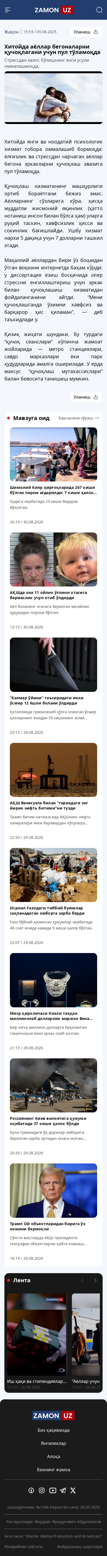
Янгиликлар (53, 1443)
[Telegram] (64, 1490)
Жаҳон (11, 32)
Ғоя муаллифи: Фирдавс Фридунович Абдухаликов (53, 1521)
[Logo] (53, 10)
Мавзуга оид (31, 418)
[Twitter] (74, 1490)
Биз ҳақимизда (54, 1430)
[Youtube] (53, 1490)
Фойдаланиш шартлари (80, 1546)
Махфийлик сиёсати (23, 1546)
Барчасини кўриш (76, 418)
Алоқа (53, 1456)
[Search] (99, 10)
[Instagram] (43, 1490)
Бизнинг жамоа (53, 1470)
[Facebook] (33, 1490)
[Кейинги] (95, 1280)
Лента (21, 1280)
